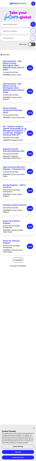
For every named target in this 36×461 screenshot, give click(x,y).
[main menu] (33, 3)
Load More (18, 260)
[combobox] (18, 31)
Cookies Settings (18, 446)
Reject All (18, 452)
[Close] (34, 428)
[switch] (32, 44)
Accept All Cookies (18, 457)
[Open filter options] (33, 31)
